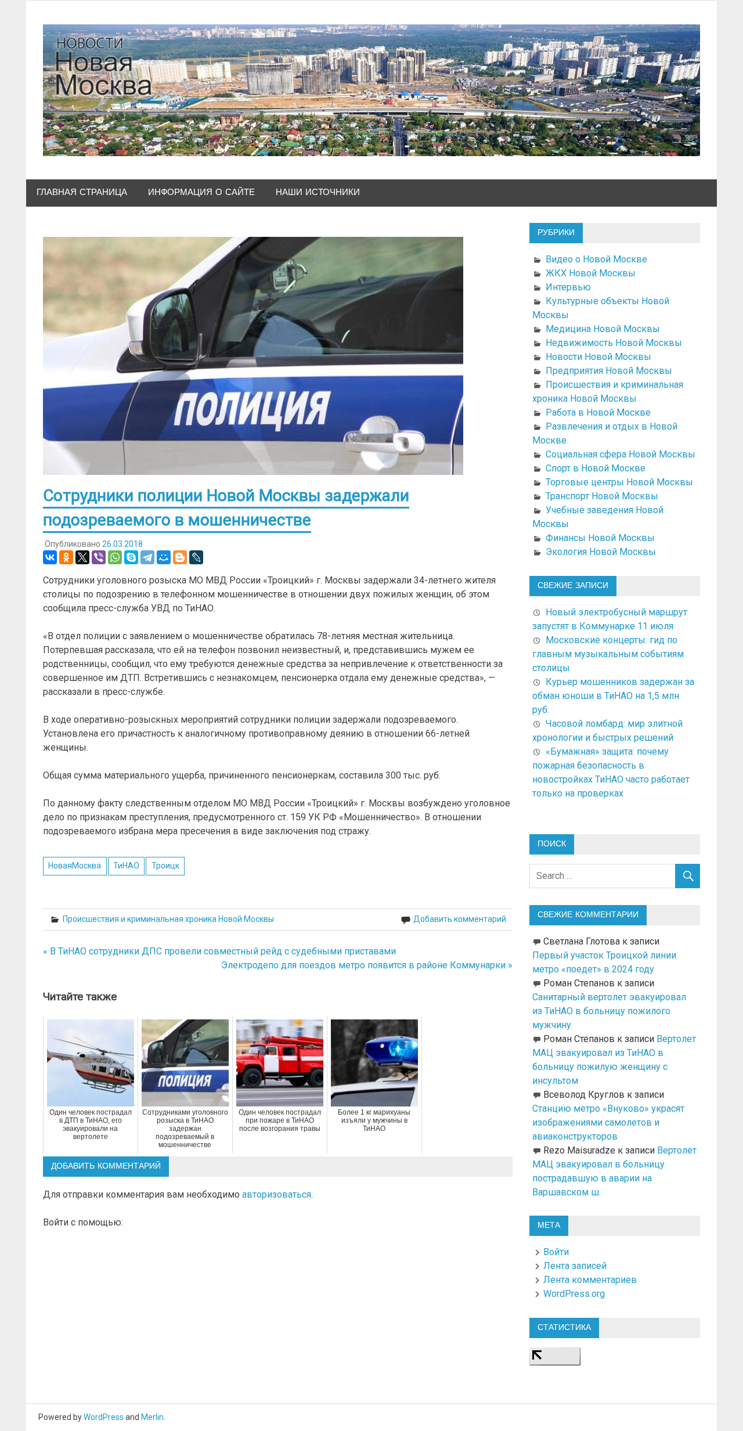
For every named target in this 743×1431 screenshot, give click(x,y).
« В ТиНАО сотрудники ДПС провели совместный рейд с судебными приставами (219, 951)
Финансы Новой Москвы (600, 537)
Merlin (152, 1417)
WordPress (104, 1417)
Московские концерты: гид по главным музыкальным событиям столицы (608, 654)
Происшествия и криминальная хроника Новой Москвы (168, 919)
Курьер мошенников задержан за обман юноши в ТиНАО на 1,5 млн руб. (613, 695)
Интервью (568, 287)
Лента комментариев (590, 1279)
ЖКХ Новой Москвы (591, 273)
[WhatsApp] (115, 557)
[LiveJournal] (196, 557)
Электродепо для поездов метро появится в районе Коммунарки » (367, 965)
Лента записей (575, 1265)
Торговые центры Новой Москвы (619, 482)
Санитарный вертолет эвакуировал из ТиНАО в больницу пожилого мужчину (609, 1011)
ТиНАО (126, 865)
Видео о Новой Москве (596, 259)
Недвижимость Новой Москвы (614, 342)
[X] (82, 557)
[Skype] (131, 557)
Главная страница (82, 192)
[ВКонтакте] (50, 557)
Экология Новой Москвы (601, 551)
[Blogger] (180, 557)
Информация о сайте (201, 192)
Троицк (165, 865)
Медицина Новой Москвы (603, 328)
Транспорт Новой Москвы (602, 496)
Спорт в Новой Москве (595, 468)
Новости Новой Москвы (598, 356)
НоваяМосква (74, 865)
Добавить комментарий (459, 919)
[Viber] (99, 557)
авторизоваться (276, 1194)
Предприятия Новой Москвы (609, 370)
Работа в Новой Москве (598, 412)
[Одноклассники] (66, 557)
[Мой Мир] (164, 557)
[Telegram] (147, 557)
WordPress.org (574, 1293)
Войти (556, 1251)
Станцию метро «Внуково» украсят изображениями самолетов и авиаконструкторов (608, 1122)
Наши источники (318, 192)
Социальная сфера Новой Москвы (620, 454)
